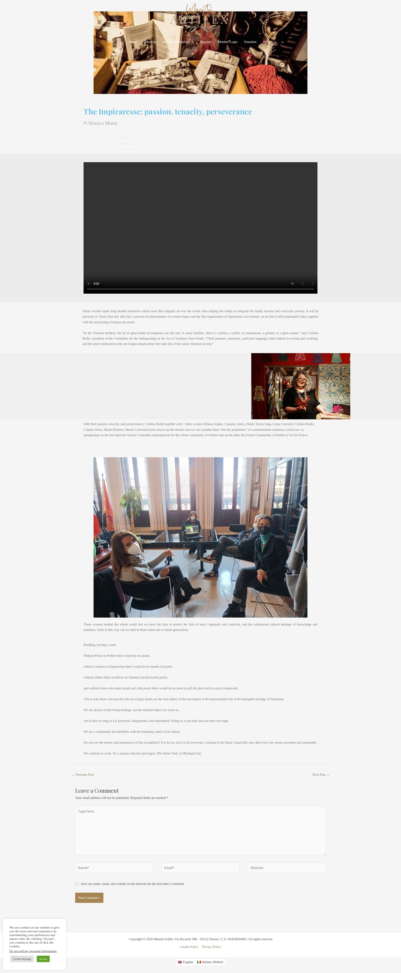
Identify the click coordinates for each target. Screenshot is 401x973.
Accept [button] (43, 958)
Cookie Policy (189, 947)
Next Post (321, 774)
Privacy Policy (211, 947)
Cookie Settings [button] (22, 958)
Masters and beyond (176, 42)
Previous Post (82, 774)
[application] (191, 42)
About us (150, 42)
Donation (250, 42)
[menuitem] (267, 42)
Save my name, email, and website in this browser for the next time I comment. (133, 884)
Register (205, 42)
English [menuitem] (188, 962)
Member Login (227, 42)
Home (133, 42)
